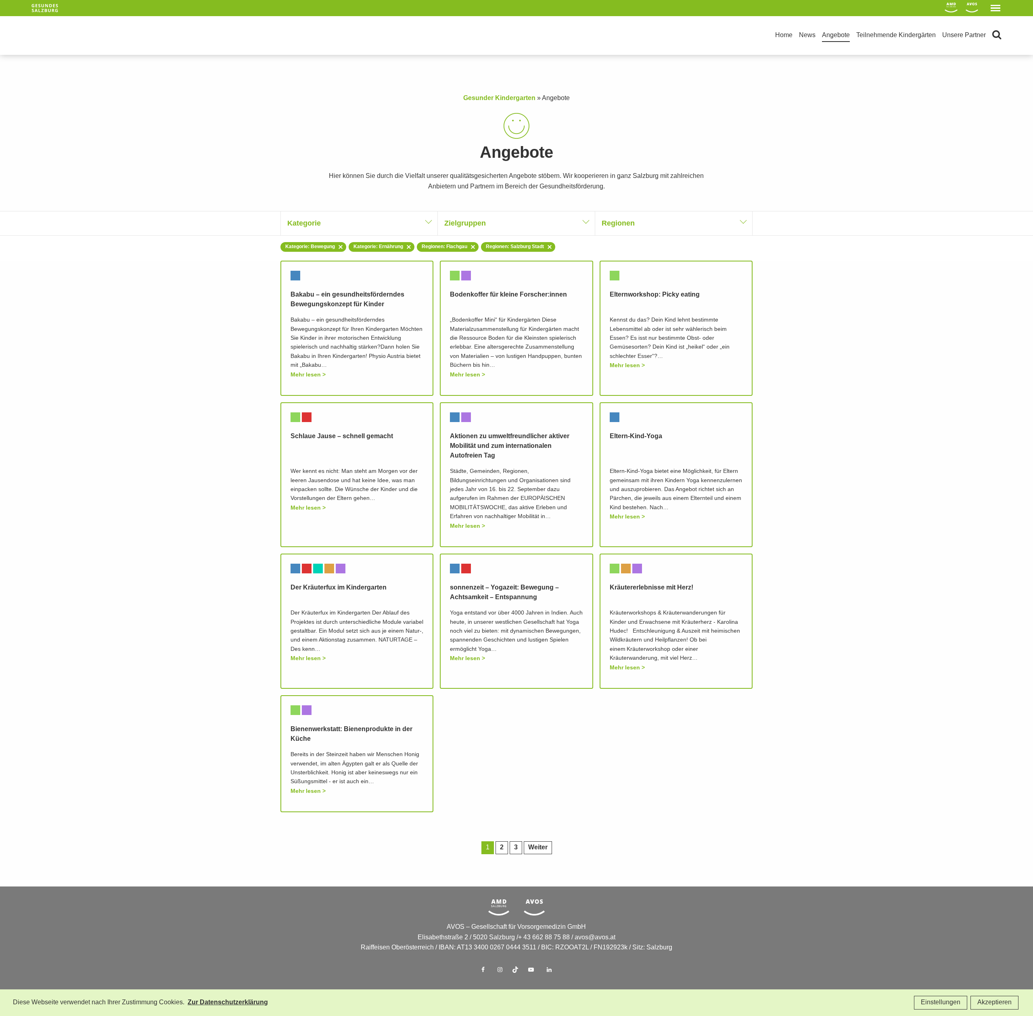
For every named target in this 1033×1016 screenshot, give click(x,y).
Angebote (836, 35)
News (807, 35)
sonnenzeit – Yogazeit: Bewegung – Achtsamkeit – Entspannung (504, 592)
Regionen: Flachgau (444, 246)
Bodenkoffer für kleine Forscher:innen (508, 294)
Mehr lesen (306, 375)
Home (784, 35)
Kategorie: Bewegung (310, 246)
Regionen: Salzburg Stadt (515, 246)
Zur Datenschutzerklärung (228, 1002)
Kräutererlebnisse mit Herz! (651, 587)
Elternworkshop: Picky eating (655, 294)
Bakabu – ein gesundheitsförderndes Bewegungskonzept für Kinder (347, 299)
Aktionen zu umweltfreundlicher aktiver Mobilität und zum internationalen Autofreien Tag (509, 446)
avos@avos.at (595, 937)
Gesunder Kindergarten (499, 98)
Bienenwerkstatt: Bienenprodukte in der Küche (351, 734)
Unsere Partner (964, 35)
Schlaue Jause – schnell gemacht (342, 436)
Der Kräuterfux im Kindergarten (339, 587)
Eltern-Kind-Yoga (636, 436)
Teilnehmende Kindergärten (896, 35)
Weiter (538, 847)
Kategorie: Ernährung (378, 246)
